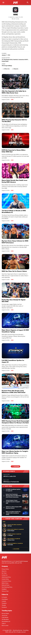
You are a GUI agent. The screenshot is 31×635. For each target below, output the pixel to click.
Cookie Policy (5, 579)
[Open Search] (27, 2)
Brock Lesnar (5, 625)
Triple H (4, 623)
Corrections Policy (6, 581)
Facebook (4, 607)
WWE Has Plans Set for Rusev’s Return (14, 271)
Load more (16, 466)
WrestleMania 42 (6, 621)
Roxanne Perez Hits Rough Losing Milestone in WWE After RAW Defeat (13, 391)
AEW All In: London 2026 (9, 476)
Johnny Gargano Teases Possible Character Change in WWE (13, 502)
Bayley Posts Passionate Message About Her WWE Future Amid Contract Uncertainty (13, 496)
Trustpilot (4, 603)
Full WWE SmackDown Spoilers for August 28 (13, 490)
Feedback (4, 589)
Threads (4, 605)
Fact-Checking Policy (7, 587)
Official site (7, 68)
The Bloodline (5, 619)
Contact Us (4, 575)
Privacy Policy (5, 569)
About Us (4, 571)
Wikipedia (15, 68)
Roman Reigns (5, 613)
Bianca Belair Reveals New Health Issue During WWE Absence (14, 181)
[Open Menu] (3, 2)
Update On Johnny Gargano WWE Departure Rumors (14, 507)
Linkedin (4, 601)
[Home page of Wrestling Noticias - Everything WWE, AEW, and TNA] (15, 2)
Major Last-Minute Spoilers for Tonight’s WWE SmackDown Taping (15, 452)
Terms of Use (5, 591)
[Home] (4, 557)
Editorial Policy (5, 585)
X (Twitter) (4, 597)
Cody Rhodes (5, 617)
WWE (12, 99)
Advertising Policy (6, 577)
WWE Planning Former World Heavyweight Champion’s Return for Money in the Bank (15, 422)
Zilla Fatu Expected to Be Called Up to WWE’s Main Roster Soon (14, 92)
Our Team (4, 573)
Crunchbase (5, 599)
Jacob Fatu (4, 615)
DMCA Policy (5, 583)
